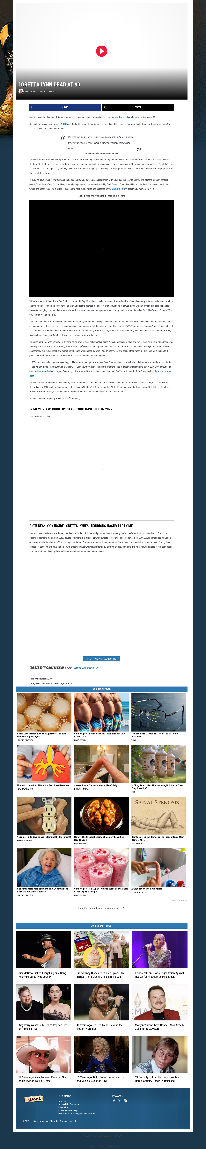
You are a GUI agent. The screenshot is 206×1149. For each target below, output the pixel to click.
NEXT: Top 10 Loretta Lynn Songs (101, 659)
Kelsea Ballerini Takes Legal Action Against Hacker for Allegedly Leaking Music (159, 974)
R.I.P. (70, 683)
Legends (63, 683)
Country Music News (50, 683)
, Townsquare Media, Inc (48, 1121)
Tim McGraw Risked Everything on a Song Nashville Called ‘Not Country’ (42, 974)
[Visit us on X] (120, 1101)
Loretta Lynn (125, 117)
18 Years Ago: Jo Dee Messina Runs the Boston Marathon (100, 1026)
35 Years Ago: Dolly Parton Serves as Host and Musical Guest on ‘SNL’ (101, 1079)
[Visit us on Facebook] (115, 1101)
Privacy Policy (64, 1107)
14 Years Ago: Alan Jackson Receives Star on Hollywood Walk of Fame (42, 1079)
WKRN (64, 124)
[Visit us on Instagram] (126, 1101)
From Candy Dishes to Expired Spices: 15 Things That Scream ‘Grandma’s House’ (100, 974)
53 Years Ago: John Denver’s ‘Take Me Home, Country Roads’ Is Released (157, 1079)
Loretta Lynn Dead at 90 (86, 667)
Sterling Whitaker (31, 91)
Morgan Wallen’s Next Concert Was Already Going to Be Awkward (159, 1026)
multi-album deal (42, 371)
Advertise (62, 1101)
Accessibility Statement (68, 1104)
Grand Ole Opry (119, 188)
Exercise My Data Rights (69, 1110)
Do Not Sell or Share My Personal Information (78, 1113)
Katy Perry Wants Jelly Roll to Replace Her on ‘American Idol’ (42, 1026)
